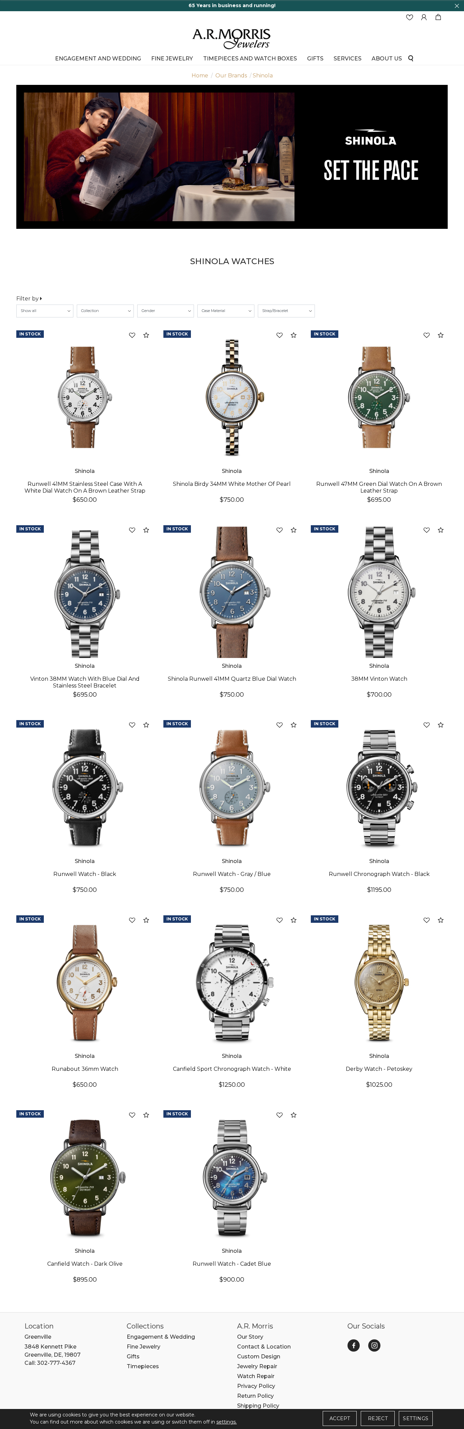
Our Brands (231, 75)
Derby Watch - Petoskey (379, 1069)
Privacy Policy (256, 1386)
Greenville (37, 1337)
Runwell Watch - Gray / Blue (232, 874)
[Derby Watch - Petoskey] (379, 982)
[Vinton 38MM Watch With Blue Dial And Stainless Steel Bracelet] (84, 592)
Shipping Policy (258, 1406)
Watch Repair (255, 1376)
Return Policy (255, 1396)
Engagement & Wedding (161, 1337)
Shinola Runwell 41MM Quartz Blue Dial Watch (232, 679)
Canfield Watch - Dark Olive (85, 1264)
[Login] (424, 17)
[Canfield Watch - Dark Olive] (84, 1177)
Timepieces (143, 1366)
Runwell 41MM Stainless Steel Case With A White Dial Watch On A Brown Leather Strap (84, 487)
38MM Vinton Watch (379, 679)
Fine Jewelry (172, 58)
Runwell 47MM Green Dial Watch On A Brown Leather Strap (379, 487)
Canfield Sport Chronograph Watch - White (232, 1069)
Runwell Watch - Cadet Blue (232, 1264)
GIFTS (315, 58)
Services (347, 58)
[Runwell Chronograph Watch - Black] (379, 787)
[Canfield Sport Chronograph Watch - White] (232, 982)
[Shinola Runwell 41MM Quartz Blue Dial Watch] (232, 592)
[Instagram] (374, 1345)
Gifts (133, 1356)
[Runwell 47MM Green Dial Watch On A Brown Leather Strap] (379, 397)
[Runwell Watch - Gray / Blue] (232, 787)
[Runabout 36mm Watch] (84, 982)
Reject (378, 1418)
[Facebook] (353, 1345)
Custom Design (258, 1356)
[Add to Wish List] (132, 335)
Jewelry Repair (257, 1366)
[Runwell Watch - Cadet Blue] (232, 1177)
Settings (415, 1418)
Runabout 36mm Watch (85, 1069)
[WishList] (410, 17)
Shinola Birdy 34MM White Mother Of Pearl (232, 484)
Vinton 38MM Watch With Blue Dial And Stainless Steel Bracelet (85, 682)
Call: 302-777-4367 (49, 1363)
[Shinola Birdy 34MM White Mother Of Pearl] (232, 397)
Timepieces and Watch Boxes (250, 58)
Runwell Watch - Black (84, 874)
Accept (339, 1418)
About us (387, 58)
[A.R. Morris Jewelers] (232, 38)
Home (200, 75)
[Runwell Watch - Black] (84, 787)
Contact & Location (264, 1346)
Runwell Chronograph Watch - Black (379, 874)
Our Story (250, 1337)
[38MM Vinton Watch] (379, 592)
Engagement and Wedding (98, 58)
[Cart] (438, 17)
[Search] (410, 58)
